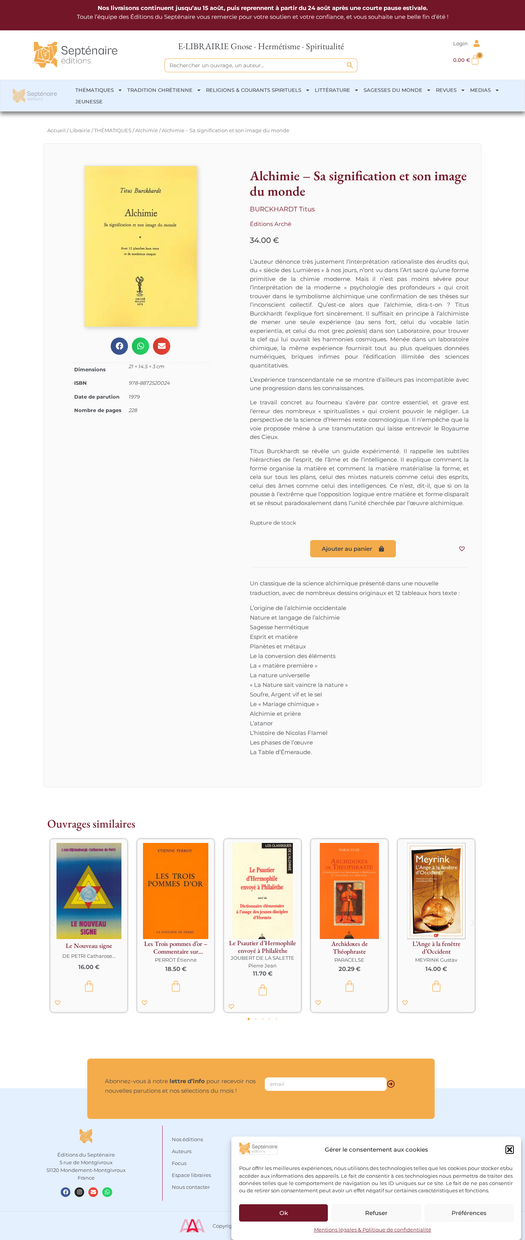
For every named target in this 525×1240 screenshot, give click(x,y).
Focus (179, 1163)
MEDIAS (480, 90)
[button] (509, 1150)
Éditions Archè (270, 224)
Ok (283, 1213)
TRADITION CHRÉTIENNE (160, 90)
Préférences (469, 1213)
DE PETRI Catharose (87, 956)
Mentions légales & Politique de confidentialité (372, 1230)
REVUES (446, 90)
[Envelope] (93, 1192)
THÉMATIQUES (94, 90)
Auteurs (181, 1151)
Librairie (80, 130)
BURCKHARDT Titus (282, 209)
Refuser (376, 1213)
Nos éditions (187, 1139)
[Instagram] (79, 1192)
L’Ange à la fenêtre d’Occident (436, 947)
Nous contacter (191, 1187)
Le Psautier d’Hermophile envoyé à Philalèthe (262, 946)
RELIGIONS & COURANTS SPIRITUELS (253, 90)
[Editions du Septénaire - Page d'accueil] (75, 54)
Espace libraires (191, 1175)
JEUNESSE (89, 101)
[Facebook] (65, 1192)
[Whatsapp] (107, 1192)
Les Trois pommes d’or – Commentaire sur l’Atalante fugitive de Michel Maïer (176, 947)
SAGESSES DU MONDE (393, 90)
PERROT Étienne (176, 960)
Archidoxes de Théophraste (349, 947)
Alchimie (146, 130)
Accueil (56, 130)
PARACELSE (349, 960)
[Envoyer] (391, 1084)
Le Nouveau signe (89, 945)
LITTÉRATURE (332, 90)
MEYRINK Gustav (436, 960)
